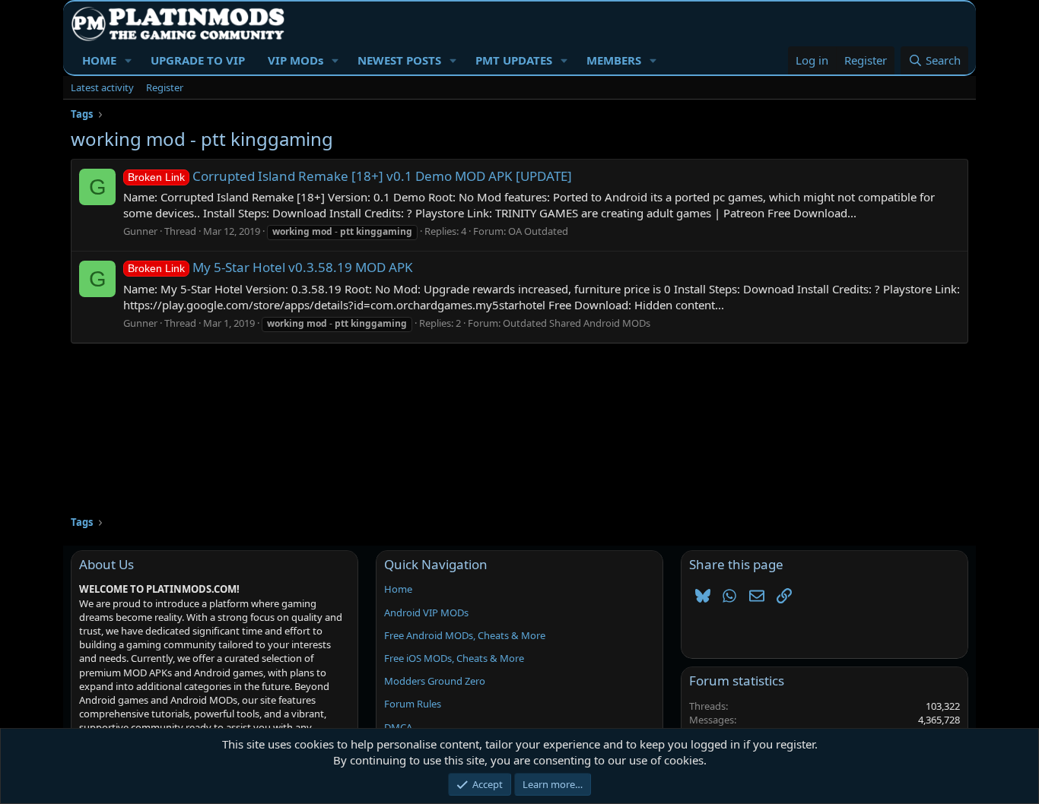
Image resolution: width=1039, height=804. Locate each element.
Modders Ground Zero (434, 681)
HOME (99, 60)
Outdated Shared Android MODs (576, 323)
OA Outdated (538, 231)
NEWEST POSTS (399, 60)
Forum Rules (412, 704)
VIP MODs (295, 60)
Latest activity (102, 87)
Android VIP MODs (426, 612)
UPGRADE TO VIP (198, 60)
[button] (128, 60)
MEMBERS (613, 60)
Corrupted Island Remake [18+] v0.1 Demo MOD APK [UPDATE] (350, 176)
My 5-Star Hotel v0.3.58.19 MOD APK (270, 267)
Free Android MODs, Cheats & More (464, 635)
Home (398, 589)
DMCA (398, 727)
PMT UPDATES (513, 60)
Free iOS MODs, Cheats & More (454, 658)
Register (164, 87)
